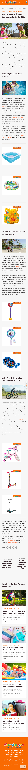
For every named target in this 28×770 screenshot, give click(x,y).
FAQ (13, 752)
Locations (16, 750)
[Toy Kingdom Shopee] (22, 763)
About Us (7, 750)
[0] (25, 3)
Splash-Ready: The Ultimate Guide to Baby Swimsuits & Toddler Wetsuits (13, 649)
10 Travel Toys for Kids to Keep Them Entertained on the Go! (13, 722)
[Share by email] (16, 547)
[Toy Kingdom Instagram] (10, 760)
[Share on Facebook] (7, 547)
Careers (11, 750)
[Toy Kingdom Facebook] (7, 760)
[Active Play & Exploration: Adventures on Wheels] (26, 388)
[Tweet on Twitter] (13, 547)
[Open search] (19, 2)
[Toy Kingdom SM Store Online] (19, 760)
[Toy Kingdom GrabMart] (9, 765)
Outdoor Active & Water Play (13, 8)
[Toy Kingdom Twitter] (4, 760)
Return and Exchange (14, 756)
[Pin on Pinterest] (10, 547)
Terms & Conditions (9, 754)
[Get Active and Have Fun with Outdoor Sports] (26, 385)
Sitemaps (16, 754)
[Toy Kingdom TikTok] (13, 760)
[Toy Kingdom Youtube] (16, 760)
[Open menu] (2, 2)
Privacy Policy (18, 752)
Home (3, 8)
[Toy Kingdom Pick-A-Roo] (5, 765)
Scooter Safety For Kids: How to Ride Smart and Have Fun (14, 612)
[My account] (22, 2)
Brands (21, 754)
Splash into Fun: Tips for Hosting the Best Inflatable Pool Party (13, 685)
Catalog (21, 750)
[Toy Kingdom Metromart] (22, 760)
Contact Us (9, 752)
